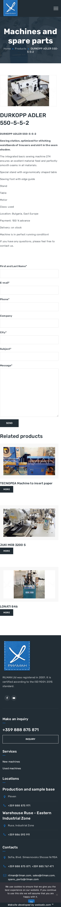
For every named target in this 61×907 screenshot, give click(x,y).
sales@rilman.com (44, 875)
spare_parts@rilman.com (23, 879)
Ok (31, 902)
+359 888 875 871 (21, 729)
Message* (6, 365)
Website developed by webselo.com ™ (30, 904)
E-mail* (4, 282)
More (6, 489)
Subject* (6, 348)
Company (6, 315)
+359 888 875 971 (19, 805)
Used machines (12, 768)
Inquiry (30, 739)
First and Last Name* (13, 266)
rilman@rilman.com (19, 875)
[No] (56, 894)
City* (3, 332)
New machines (11, 761)
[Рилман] (10, 8)
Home (7, 48)
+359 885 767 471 (43, 866)
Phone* (4, 299)
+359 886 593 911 (19, 834)
